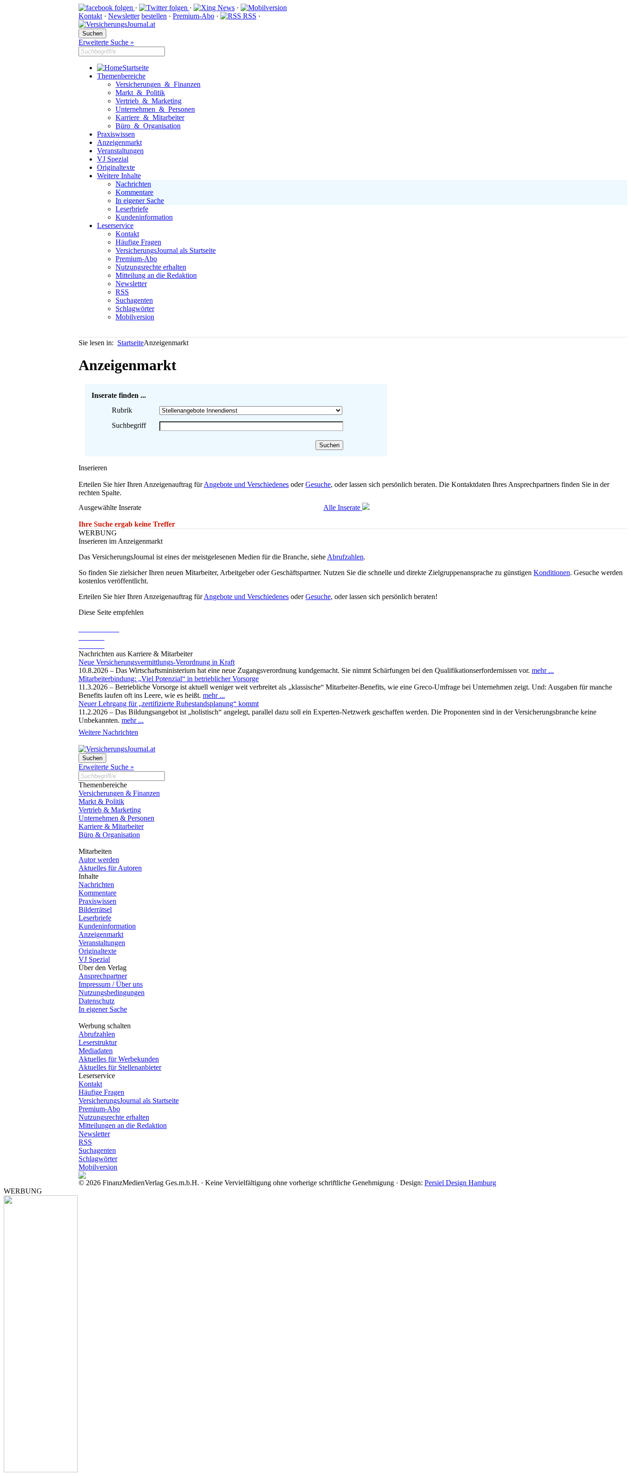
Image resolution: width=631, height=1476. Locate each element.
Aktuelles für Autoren (110, 868)
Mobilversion (134, 317)
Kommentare (134, 192)
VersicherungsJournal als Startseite (165, 250)
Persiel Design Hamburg (460, 1183)
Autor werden (99, 860)
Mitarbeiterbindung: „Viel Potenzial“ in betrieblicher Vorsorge (169, 679)
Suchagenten (134, 300)
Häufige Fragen (138, 242)
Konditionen (552, 572)
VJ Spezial (112, 159)
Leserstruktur (98, 1042)
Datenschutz (97, 1001)
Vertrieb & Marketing (148, 101)
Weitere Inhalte (119, 176)
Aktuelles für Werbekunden (119, 1059)
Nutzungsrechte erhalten (150, 267)
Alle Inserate (342, 507)
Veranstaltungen (120, 151)
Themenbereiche (121, 76)
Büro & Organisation (148, 126)
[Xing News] (214, 8)
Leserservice (115, 225)
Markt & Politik (140, 92)
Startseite (135, 68)
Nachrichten (133, 184)
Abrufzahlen (345, 557)
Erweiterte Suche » (106, 42)
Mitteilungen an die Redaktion (123, 1125)
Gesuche (318, 484)
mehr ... (543, 670)
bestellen (154, 16)
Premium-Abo (193, 16)
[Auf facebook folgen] (107, 8)
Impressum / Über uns (111, 984)
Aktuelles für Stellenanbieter (120, 1067)
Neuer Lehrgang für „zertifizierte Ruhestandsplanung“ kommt (169, 704)
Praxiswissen (116, 134)
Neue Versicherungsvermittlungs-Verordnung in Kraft (157, 662)
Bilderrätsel (95, 909)
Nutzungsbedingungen (112, 992)
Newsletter (124, 16)
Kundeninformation (144, 217)
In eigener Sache (139, 200)
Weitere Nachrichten (108, 732)
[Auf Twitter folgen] (164, 8)
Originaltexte (116, 167)
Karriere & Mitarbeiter (149, 117)
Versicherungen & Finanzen (157, 84)
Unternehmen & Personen (155, 109)
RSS (248, 16)
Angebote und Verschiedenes (246, 484)
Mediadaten (96, 1051)
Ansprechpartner (103, 976)
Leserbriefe (131, 209)
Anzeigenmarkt (119, 142)
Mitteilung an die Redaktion (156, 275)
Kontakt (90, 16)
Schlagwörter (134, 308)
